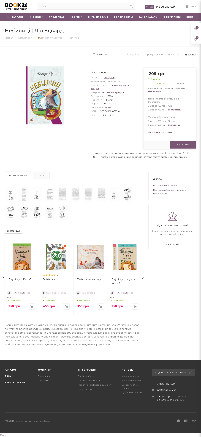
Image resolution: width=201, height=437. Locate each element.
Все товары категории (165, 185)
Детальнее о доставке (160, 132)
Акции (9, 376)
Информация (87, 370)
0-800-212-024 (166, 6)
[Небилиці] (11, 194)
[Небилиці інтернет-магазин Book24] (45, 95)
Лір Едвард (110, 77)
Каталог (10, 370)
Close (3, 435)
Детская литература (112, 92)
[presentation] (4, 278)
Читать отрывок (18, 175)
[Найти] (131, 6)
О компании (44, 376)
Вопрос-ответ (85, 389)
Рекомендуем (13, 230)
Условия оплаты (130, 376)
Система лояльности (89, 380)
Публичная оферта (132, 392)
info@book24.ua (166, 389)
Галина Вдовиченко (56, 293)
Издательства (15, 382)
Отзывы (41, 175)
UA (151, 6)
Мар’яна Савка (88, 293)
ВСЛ (9, 297)
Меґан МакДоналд (21, 293)
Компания (45, 370)
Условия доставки (131, 380)
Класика (106, 107)
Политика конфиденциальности (95, 385)
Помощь (128, 370)
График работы (86, 376)
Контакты (43, 380)
